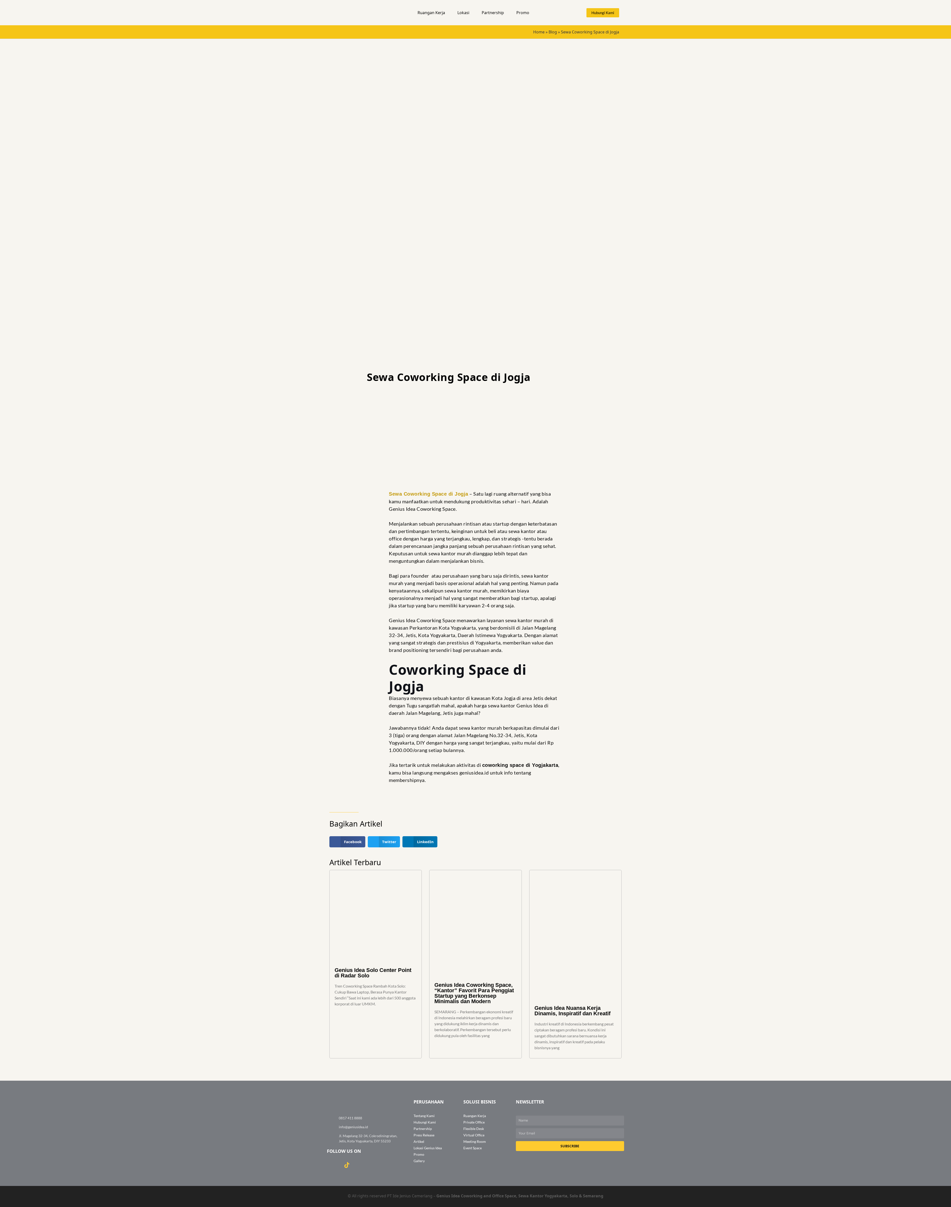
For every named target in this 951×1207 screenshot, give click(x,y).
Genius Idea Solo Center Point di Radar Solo (373, 973)
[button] (447, 12)
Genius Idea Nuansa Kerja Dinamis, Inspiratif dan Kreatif (572, 1011)
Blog (553, 32)
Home (539, 32)
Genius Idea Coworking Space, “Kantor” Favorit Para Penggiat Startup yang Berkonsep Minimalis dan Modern (474, 993)
